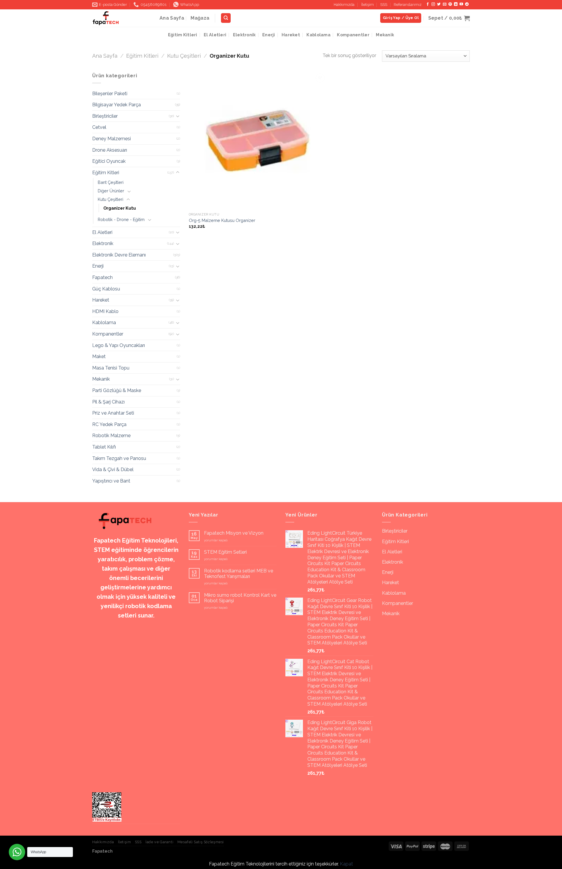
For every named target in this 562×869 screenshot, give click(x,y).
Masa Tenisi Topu (110, 368)
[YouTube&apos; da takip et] (461, 4)
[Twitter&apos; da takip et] (439, 4)
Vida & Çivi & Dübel (112, 469)
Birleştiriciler (105, 116)
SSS (383, 4)
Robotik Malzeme (111, 435)
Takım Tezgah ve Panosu (119, 458)
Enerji (268, 34)
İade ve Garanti (159, 842)
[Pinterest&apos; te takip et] (450, 4)
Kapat (346, 864)
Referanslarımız (408, 4)
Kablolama (318, 34)
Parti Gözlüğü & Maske (116, 390)
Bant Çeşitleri (111, 182)
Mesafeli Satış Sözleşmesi (200, 842)
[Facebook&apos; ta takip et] (427, 4)
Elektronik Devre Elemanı (119, 255)
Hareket (291, 34)
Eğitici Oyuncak (109, 161)
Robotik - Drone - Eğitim (121, 219)
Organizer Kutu (119, 208)
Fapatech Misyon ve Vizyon (233, 533)
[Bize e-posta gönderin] (444, 4)
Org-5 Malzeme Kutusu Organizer (222, 220)
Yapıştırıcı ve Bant (111, 481)
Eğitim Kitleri (182, 34)
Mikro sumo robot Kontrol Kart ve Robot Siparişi (240, 597)
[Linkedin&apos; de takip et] (456, 4)
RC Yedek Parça (109, 424)
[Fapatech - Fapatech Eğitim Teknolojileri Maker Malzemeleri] (121, 18)
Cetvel (99, 127)
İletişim (367, 4)
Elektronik (244, 34)
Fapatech (102, 277)
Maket (99, 356)
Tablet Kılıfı (104, 447)
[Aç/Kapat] (177, 115)
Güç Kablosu (106, 289)
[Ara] (226, 18)
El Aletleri (215, 34)
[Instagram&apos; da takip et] (433, 4)
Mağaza (200, 18)
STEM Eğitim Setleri (225, 552)
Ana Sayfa (172, 18)
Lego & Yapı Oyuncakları (118, 345)
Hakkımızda (344, 4)
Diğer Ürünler (111, 190)
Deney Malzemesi (111, 138)
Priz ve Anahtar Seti (113, 413)
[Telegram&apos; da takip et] (467, 4)
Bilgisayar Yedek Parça (116, 104)
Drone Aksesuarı (109, 150)
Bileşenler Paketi (109, 93)
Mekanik (385, 34)
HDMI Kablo (105, 311)
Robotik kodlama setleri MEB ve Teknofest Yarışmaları (238, 573)
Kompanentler (353, 34)
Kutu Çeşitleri (184, 56)
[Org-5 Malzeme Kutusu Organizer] (257, 141)
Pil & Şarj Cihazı (108, 402)
